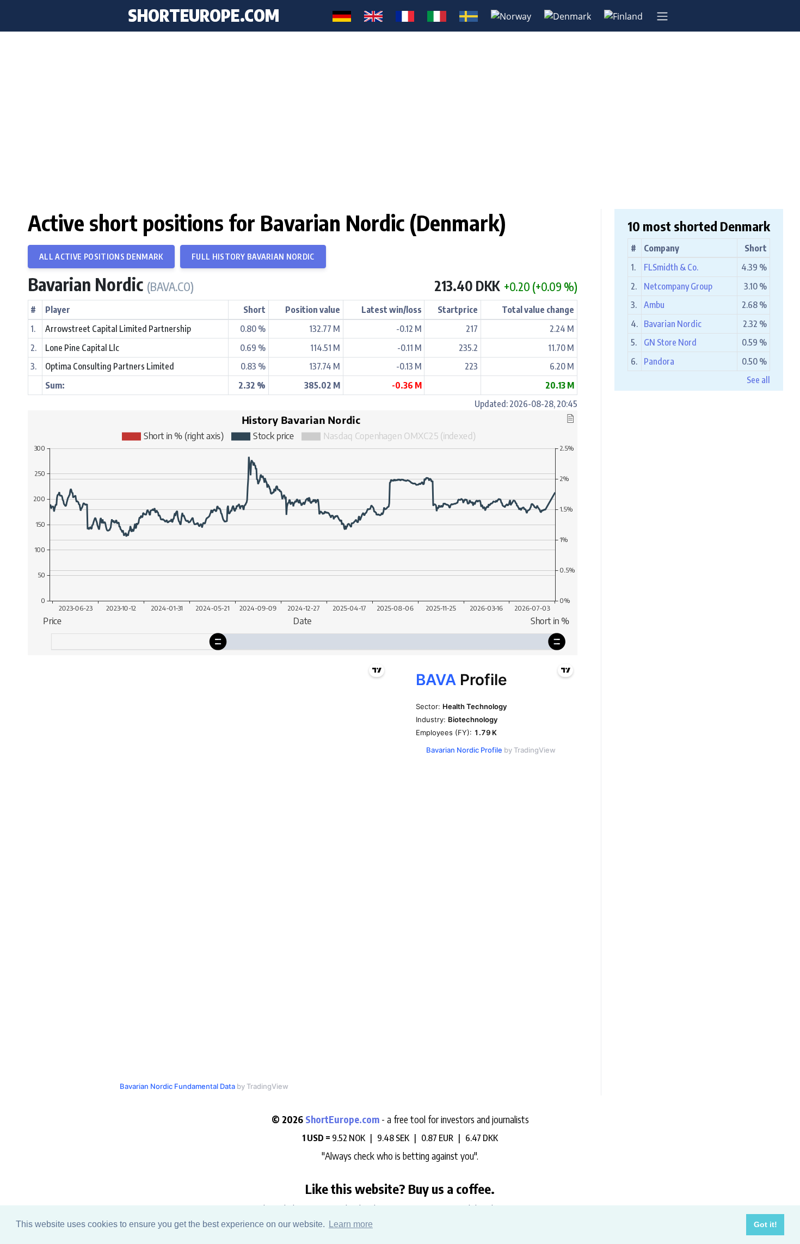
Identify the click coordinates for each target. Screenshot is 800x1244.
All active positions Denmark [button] (101, 256)
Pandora (659, 361)
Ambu (654, 304)
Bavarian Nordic (111, 284)
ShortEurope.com (343, 1119)
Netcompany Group (678, 286)
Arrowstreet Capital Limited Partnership (118, 328)
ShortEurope (203, 15)
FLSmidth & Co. (671, 267)
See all (758, 379)
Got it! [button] (765, 1224)
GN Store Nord (670, 342)
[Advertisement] (400, 120)
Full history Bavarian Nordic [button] (253, 256)
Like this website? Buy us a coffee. (400, 1188)
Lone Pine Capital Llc (82, 347)
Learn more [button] (351, 1224)
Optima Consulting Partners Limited (109, 366)
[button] (662, 16)
